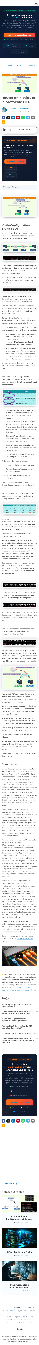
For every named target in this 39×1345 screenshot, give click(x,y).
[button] (2, 66)
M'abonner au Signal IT (15, 161)
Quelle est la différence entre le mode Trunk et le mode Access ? (16, 1012)
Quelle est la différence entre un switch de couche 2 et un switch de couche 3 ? (18, 1040)
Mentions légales (13, 1317)
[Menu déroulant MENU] (36, 3)
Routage (21, 66)
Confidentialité (12, 1320)
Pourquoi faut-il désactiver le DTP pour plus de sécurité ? (17, 1027)
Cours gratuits (28, 1307)
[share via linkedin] (13, 118)
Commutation (24, 109)
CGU (25, 1317)
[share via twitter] (8, 118)
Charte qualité (26, 1320)
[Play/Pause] (5, 130)
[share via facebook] (3, 118)
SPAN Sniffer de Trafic (19, 1252)
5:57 (35, 128)
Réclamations (28, 1323)
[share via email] (33, 118)
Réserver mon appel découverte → (19, 35)
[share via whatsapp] (23, 118)
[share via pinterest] (18, 118)
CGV (31, 1317)
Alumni (17, 1307)
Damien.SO (13, 109)
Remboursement (13, 1323)
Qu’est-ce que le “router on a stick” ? (18, 1033)
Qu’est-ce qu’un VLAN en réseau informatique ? (16, 1005)
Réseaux (10, 66)
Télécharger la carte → (19, 1102)
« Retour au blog (10, 1184)
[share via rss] (3, 122)
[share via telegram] (28, 118)
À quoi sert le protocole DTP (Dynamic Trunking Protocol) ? (15, 1020)
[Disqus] (19, 1154)
